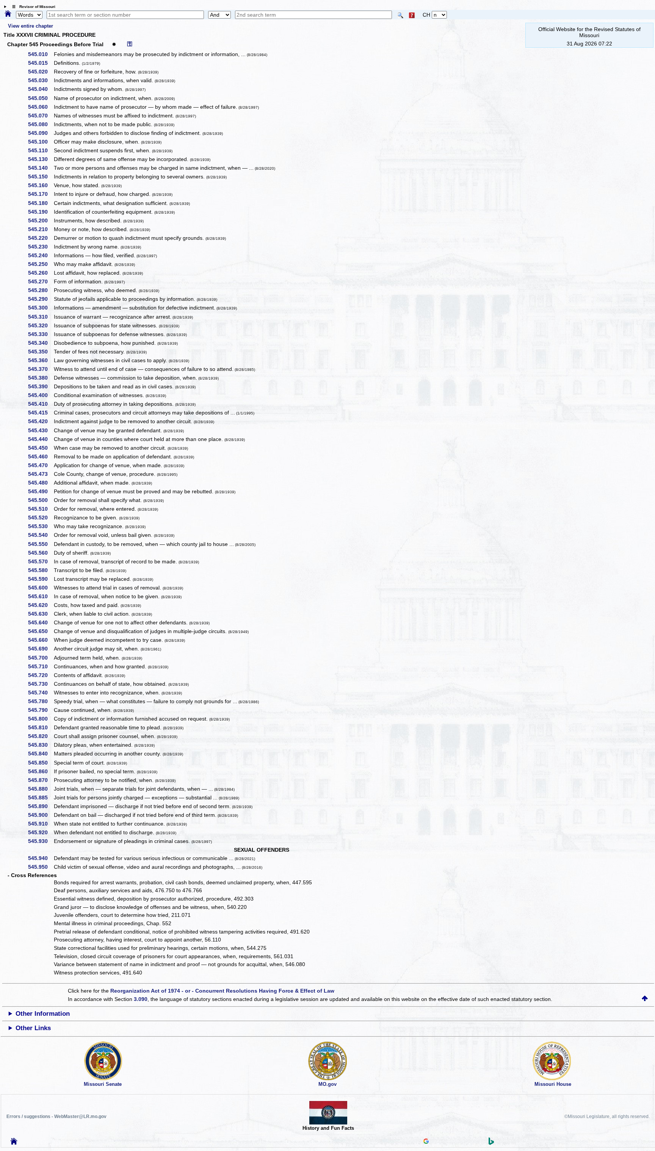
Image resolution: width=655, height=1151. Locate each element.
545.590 (40, 579)
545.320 (40, 325)
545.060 (40, 107)
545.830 (40, 745)
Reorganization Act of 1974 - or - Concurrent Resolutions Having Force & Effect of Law (222, 991)
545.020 (40, 72)
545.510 (40, 509)
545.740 (40, 693)
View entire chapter (30, 26)
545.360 (40, 360)
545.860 (40, 771)
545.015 (40, 63)
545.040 (40, 89)
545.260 (40, 273)
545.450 (40, 448)
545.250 (40, 264)
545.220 (40, 238)
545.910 (40, 824)
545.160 (40, 185)
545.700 (40, 658)
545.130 (40, 159)
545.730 (40, 684)
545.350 (40, 352)
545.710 (40, 666)
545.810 (40, 727)
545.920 (40, 832)
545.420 (40, 421)
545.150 (40, 177)
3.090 (140, 999)
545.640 (40, 622)
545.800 (40, 719)
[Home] (8, 14)
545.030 (40, 80)
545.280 (40, 290)
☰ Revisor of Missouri (31, 7)
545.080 (40, 124)
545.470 (40, 465)
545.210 (40, 229)
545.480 (40, 483)
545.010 (40, 54)
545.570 (40, 561)
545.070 (40, 116)
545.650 (40, 631)
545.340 (40, 343)
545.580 (40, 570)
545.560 (40, 553)
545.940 (40, 858)
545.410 (40, 404)
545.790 (40, 710)
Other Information (43, 1013)
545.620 (40, 605)
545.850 (40, 763)
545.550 (40, 544)
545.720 (40, 675)
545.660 (40, 640)
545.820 (40, 736)
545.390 (40, 386)
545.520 (40, 518)
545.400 (40, 395)
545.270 (40, 281)
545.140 (40, 168)
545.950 (40, 867)
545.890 (40, 806)
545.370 (40, 369)
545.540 (40, 535)
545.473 (40, 474)
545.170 (40, 194)
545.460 (40, 457)
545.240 (40, 255)
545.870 (40, 780)
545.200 (40, 220)
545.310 (40, 317)
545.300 (40, 308)
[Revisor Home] (14, 1143)
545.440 (40, 439)
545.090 (40, 133)
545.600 (40, 588)
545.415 (40, 413)
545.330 (40, 334)
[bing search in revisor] (491, 1143)
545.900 (40, 815)
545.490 (40, 491)
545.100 (40, 142)
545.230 (40, 247)
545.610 (40, 596)
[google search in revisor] (426, 1142)
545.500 (40, 500)
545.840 (40, 754)
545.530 (40, 526)
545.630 (40, 614)
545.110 (40, 150)
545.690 (40, 649)
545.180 (40, 203)
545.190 (40, 212)
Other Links (33, 1028)
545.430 (40, 430)
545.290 (40, 299)
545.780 (40, 701)
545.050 (40, 98)
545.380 (40, 378)
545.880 (40, 789)
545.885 (40, 797)
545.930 (40, 841)
